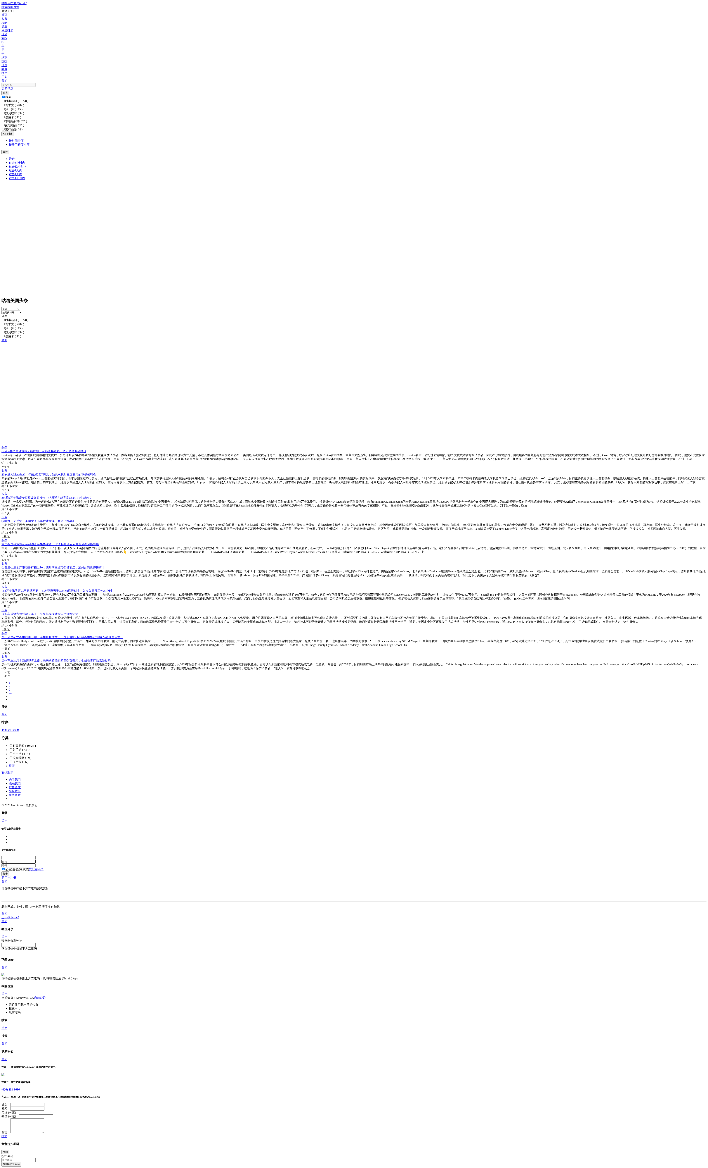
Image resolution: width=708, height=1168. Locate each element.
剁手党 (14, 105)
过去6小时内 (17, 162)
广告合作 (15, 787)
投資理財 (14, 113)
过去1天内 (15, 170)
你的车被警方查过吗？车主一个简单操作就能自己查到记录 (39, 614)
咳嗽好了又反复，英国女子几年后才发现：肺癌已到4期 (37, 521)
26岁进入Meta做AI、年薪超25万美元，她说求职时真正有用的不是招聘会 (48, 474)
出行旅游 (13, 129)
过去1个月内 (17, 178)
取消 (10, 772)
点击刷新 (35, 906)
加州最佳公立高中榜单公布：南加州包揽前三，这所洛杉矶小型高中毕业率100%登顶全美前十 (62, 637)
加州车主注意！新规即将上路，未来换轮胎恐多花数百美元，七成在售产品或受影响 (56, 660)
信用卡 (13, 117)
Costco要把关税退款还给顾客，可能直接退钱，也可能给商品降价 (43, 451)
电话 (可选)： (10, 1112)
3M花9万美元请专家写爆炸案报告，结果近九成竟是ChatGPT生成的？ (46, 497)
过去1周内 (15, 174)
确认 (4, 772)
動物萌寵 (14, 125)
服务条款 (15, 795)
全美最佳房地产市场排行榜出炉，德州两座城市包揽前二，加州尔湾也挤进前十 (53, 567)
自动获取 (40, 997)
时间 (4, 730)
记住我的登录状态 (17, 869)
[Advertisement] (112, 368)
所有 (8, 97)
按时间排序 (16, 140)
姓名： (5, 1104)
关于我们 (15, 779)
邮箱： (5, 1108)
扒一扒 (13, 109)
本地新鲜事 (16, 121)
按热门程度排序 (19, 144)
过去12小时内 (18, 166)
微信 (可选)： (10, 1116)
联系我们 (15, 783)
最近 (12, 158)
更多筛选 (7, 88)
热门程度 (13, 730)
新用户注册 (8, 877)
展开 (4, 340)
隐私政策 (15, 791)
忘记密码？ (36, 869)
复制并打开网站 (11, 1164)
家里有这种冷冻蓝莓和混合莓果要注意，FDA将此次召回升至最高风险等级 (50, 544)
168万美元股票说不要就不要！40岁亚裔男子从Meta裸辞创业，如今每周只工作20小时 (56, 590)
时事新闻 (16, 101)
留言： (5, 1132)
